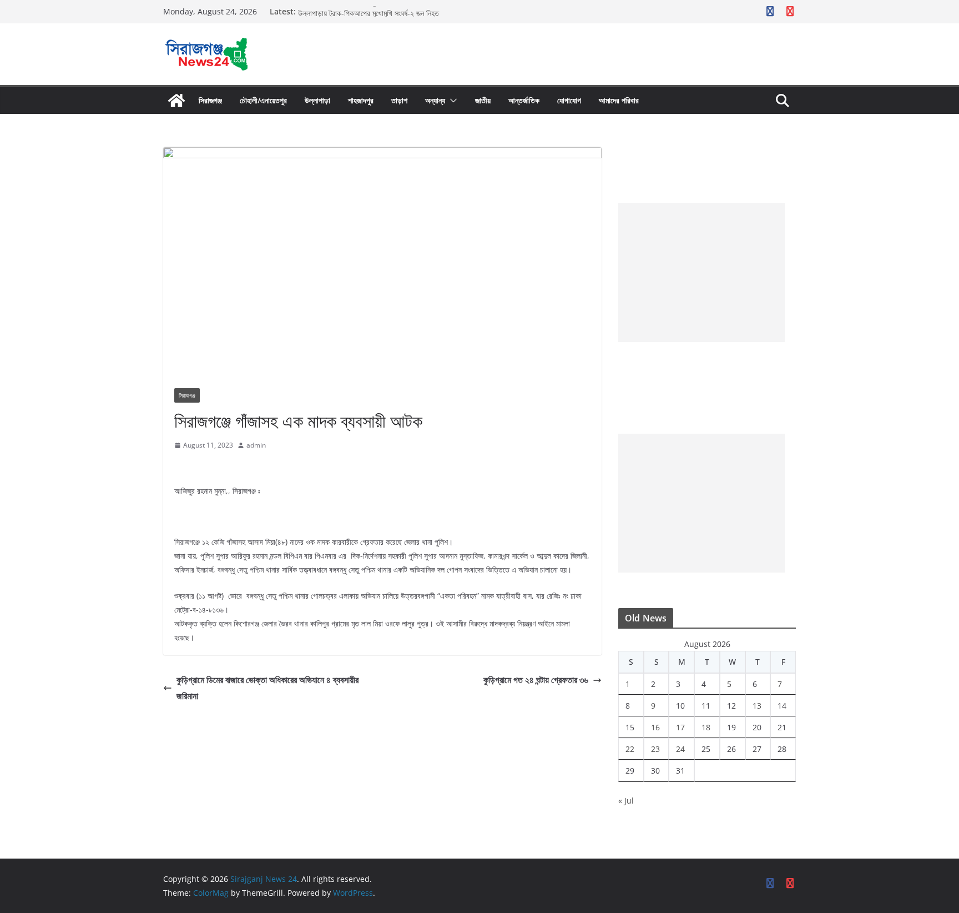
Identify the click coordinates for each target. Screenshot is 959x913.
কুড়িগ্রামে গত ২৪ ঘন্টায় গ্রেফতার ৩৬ (535, 680)
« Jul (626, 800)
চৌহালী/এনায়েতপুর (263, 100)
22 (629, 749)
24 (680, 749)
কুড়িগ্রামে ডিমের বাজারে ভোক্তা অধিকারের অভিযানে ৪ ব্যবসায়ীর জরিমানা (267, 688)
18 (705, 727)
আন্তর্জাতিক (523, 100)
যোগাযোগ (569, 100)
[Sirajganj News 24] (176, 100)
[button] (451, 100)
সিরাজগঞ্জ (210, 100)
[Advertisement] (701, 272)
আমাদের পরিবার (619, 100)
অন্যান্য (435, 100)
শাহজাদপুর (360, 100)
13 (757, 705)
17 (680, 727)
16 (655, 727)
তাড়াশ (399, 100)
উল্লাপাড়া (317, 100)
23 (655, 749)
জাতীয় (483, 100)
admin (256, 445)
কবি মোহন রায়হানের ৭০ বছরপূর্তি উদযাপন (350, 9)
